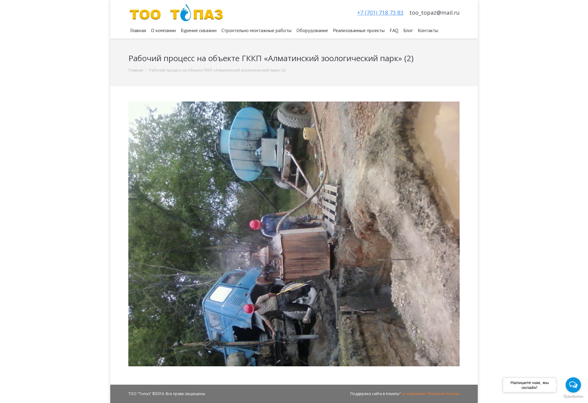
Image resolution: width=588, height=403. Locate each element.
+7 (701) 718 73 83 (380, 12)
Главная (135, 70)
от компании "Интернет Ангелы (431, 393)
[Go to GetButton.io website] (573, 397)
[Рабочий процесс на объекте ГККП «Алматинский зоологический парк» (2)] (294, 234)
